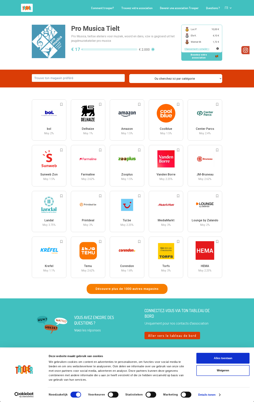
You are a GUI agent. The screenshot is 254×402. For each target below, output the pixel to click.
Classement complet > (196, 49)
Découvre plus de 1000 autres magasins (127, 289)
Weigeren (223, 370)
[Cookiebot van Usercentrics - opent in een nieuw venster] (24, 395)
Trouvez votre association (136, 8)
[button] (228, 8)
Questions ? (213, 8)
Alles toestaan (223, 358)
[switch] (113, 395)
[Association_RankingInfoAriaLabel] (217, 48)
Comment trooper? (102, 8)
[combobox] (78, 78)
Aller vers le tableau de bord (172, 335)
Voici (77, 330)
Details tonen (207, 394)
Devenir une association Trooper (179, 8)
